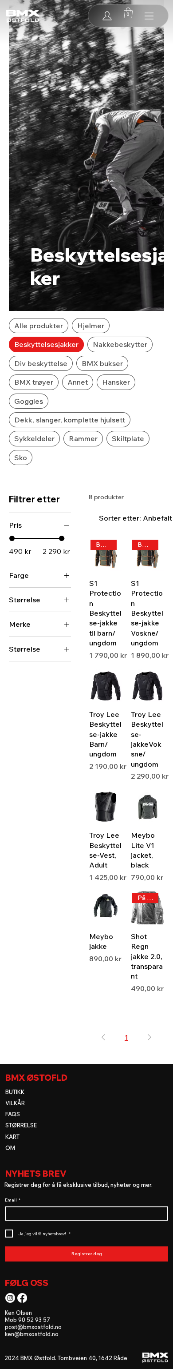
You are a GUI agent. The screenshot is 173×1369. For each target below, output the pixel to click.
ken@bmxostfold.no (32, 1333)
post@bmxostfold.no (33, 1326)
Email (12, 1200)
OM (10, 1147)
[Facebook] (22, 1298)
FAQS (12, 1114)
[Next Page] (149, 1037)
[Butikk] (149, 16)
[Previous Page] (103, 1037)
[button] (128, 13)
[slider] (12, 538)
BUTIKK (14, 1091)
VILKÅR (15, 1102)
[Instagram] (10, 1298)
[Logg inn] (107, 16)
